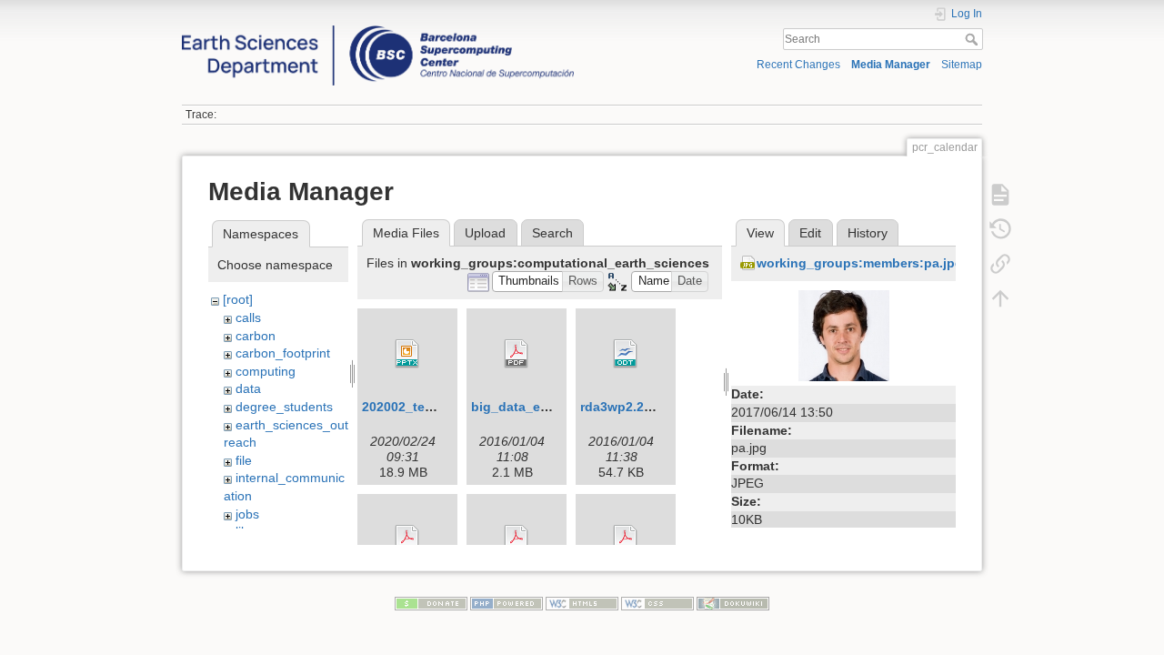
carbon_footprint (283, 353)
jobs (247, 514)
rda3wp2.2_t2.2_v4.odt (650, 406)
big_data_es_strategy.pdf (550, 406)
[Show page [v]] (1000, 194)
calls (248, 317)
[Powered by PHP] (506, 603)
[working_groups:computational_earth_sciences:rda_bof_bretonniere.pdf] (407, 539)
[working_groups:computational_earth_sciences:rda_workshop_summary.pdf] (625, 539)
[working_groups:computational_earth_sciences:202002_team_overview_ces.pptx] (407, 354)
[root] (238, 299)
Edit (810, 233)
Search (973, 39)
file (244, 460)
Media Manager (890, 64)
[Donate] (431, 603)
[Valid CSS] (657, 603)
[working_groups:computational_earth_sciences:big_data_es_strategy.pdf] (516, 354)
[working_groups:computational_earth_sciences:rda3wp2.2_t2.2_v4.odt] (625, 354)
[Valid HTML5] (582, 603)
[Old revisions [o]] (1000, 229)
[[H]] (378, 30)
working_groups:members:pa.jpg (860, 263)
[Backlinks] (1000, 264)
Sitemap (961, 64)
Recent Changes (798, 64)
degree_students (284, 406)
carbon (256, 335)
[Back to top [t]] (1000, 298)
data (248, 388)
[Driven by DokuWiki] (733, 603)
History (868, 233)
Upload (485, 233)
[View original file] (843, 335)
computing (266, 371)
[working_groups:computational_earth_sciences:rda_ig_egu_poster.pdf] (516, 539)
